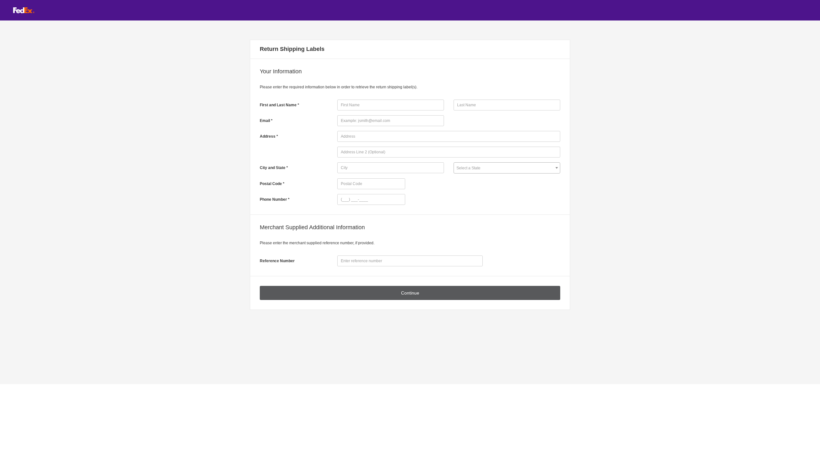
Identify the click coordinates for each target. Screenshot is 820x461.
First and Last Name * (279, 105)
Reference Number (277, 261)
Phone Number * (275, 199)
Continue (410, 292)
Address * (269, 136)
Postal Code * (272, 184)
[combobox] (507, 168)
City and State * (274, 168)
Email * (266, 120)
